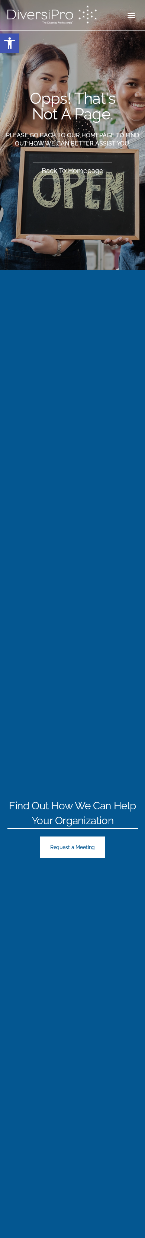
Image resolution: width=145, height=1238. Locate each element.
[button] (131, 15)
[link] (9, 43)
